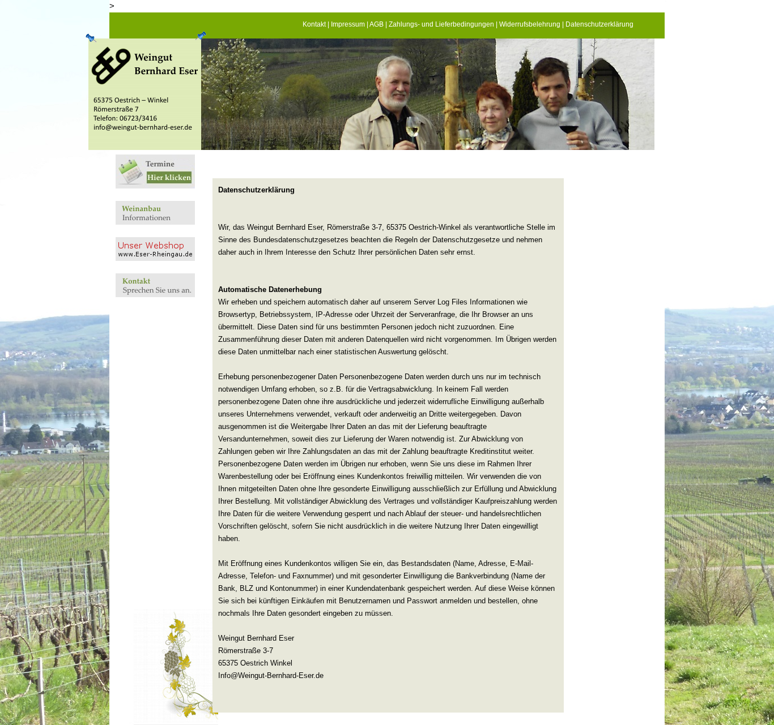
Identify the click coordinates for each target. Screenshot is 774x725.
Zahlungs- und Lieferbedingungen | (444, 24)
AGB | (379, 24)
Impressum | (350, 24)
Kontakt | (317, 24)
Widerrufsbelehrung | (532, 24)
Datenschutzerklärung (599, 24)
